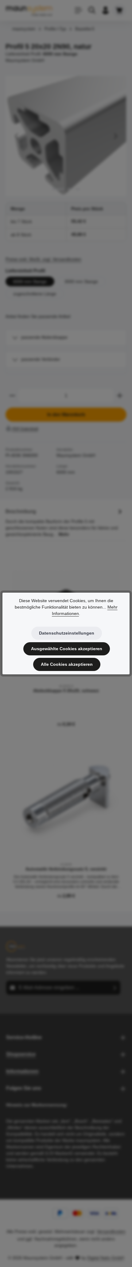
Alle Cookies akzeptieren (67, 664)
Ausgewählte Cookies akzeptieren (66, 648)
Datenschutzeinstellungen (66, 633)
